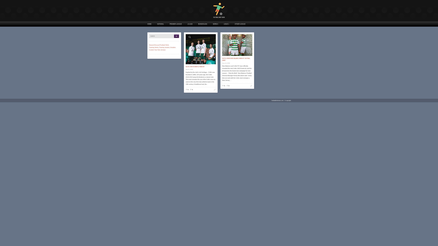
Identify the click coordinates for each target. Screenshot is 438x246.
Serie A (215, 24)
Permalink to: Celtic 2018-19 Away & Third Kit (215, 90)
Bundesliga (202, 24)
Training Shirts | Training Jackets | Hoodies (162, 47)
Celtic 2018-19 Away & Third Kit (195, 67)
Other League (240, 24)
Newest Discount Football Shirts (159, 45)
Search (152, 36)
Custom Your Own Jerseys (157, 50)
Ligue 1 (226, 24)
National (160, 24)
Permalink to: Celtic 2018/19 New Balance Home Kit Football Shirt (251, 86)
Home (149, 24)
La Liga (190, 24)
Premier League (176, 24)
